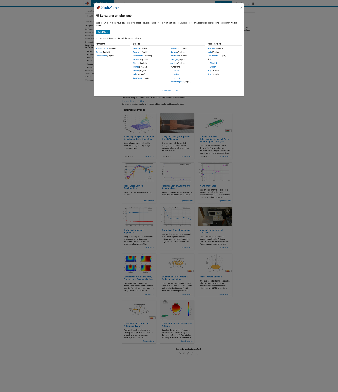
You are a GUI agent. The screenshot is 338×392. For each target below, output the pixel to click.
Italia (135, 74)
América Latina (102, 48)
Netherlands (175, 48)
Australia (211, 48)
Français (176, 78)
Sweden (173, 63)
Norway (173, 52)
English (176, 74)
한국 (209, 74)
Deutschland (138, 56)
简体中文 (213, 63)
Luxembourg (138, 78)
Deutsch (176, 70)
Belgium (136, 48)
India (210, 52)
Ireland (136, 70)
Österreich (174, 56)
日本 (209, 70)
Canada (99, 52)
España (136, 59)
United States (101, 56)
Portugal (174, 59)
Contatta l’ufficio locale (169, 90)
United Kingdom (177, 82)
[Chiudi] (241, 7)
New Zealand (213, 56)
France (136, 67)
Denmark (136, 52)
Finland (136, 63)
